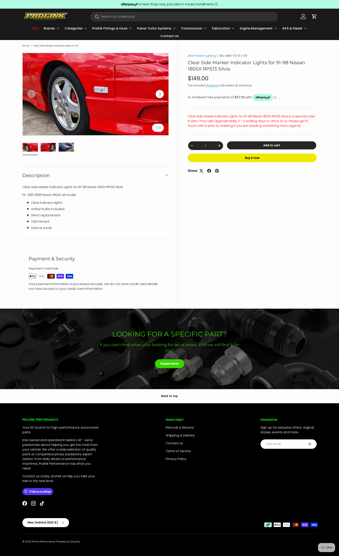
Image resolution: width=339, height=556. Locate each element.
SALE (35, 28)
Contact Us (169, 36)
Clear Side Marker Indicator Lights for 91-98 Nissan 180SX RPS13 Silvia (56, 46)
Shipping (212, 85)
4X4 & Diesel (292, 28)
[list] (96, 94)
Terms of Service (178, 451)
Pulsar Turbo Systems (154, 28)
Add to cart (271, 145)
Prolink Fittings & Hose (109, 28)
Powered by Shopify (68, 541)
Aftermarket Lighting (202, 56)
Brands (49, 28)
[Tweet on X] (201, 171)
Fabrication (221, 28)
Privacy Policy (176, 459)
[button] (314, 16)
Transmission (191, 28)
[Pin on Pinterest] (217, 171)
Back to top (169, 396)
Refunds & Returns (180, 427)
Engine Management (256, 28)
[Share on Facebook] (209, 171)
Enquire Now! (169, 364)
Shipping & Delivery (180, 435)
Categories (74, 28)
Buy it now (252, 158)
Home (25, 46)
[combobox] (184, 16)
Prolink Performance (43, 541)
